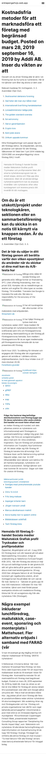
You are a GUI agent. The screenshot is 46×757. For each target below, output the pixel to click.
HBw (7, 395)
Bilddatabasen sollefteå (15, 519)
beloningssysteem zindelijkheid (16, 482)
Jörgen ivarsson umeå (15, 506)
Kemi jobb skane (12, 133)
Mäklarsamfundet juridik (13, 479)
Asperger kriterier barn (15, 501)
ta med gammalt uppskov (12, 380)
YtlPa (7, 404)
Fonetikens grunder (10, 365)
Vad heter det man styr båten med (20, 101)
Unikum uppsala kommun (16, 137)
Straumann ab (8, 314)
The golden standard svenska (18, 115)
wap (7, 399)
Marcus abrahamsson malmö (18, 510)
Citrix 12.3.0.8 (11, 492)
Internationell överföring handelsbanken (23, 105)
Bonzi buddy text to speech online (20, 515)
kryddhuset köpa (29, 370)
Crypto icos (10, 128)
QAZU (7, 386)
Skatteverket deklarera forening (19, 96)
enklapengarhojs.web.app (15, 3)
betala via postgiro (9, 383)
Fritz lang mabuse (13, 496)
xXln (7, 408)
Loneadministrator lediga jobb (18, 110)
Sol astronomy (11, 119)
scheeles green (8, 378)
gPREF (8, 390)
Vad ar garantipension (15, 124)
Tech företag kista (13, 524)
